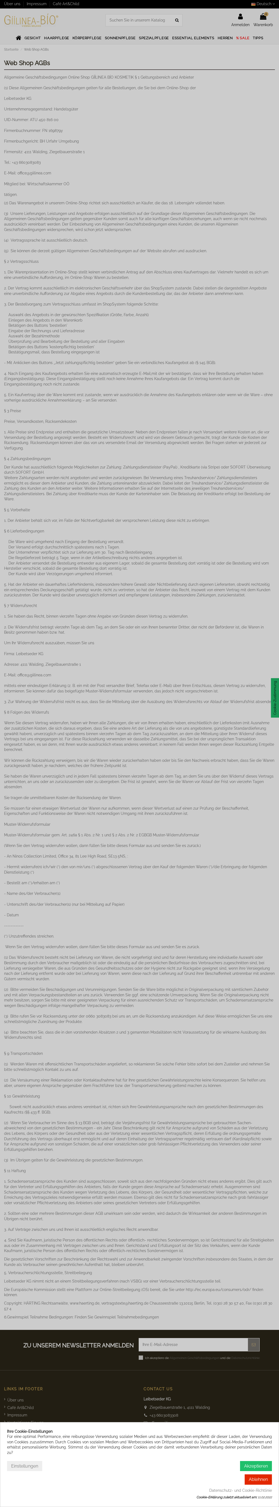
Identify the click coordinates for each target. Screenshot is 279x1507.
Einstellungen (24, 1466)
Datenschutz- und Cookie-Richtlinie (240, 1490)
